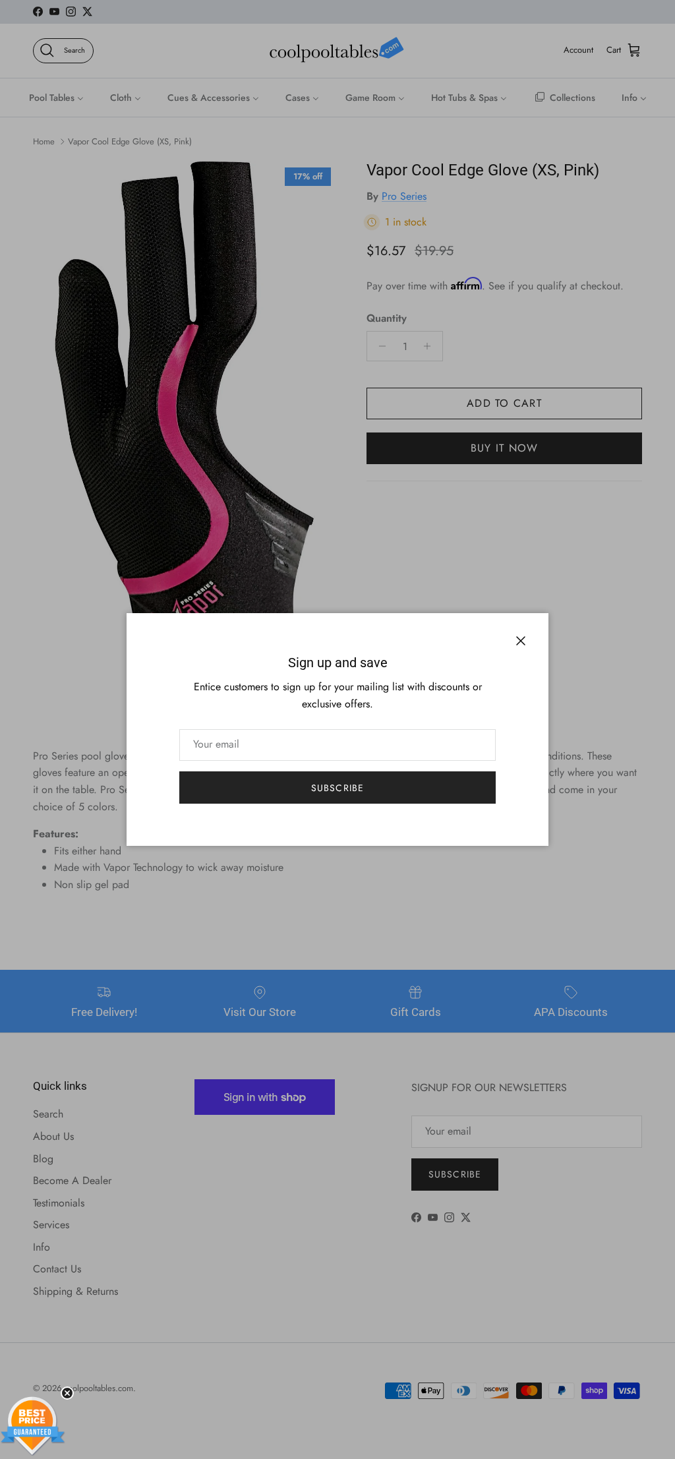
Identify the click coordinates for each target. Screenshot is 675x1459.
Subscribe (337, 787)
